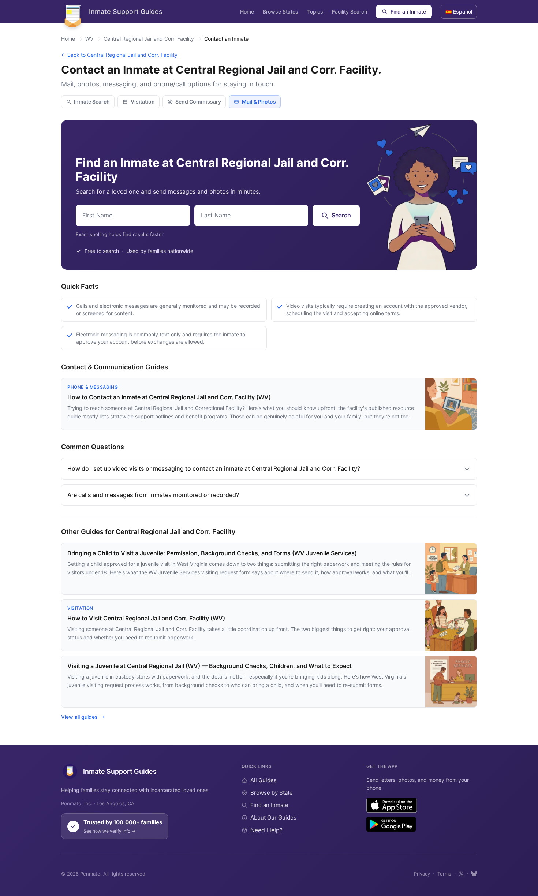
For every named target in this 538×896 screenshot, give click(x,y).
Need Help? (266, 830)
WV (89, 39)
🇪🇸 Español (458, 11)
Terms (444, 874)
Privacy (422, 874)
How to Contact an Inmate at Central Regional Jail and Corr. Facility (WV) (169, 397)
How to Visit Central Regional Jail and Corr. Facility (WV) (146, 618)
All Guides (263, 780)
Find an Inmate (408, 11)
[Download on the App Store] (391, 805)
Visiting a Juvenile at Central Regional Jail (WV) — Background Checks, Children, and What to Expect (209, 665)
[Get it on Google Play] (391, 824)
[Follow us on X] (461, 873)
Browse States (280, 11)
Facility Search (349, 11)
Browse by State (271, 792)
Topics (315, 11)
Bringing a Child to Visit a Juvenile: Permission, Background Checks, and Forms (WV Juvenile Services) (212, 553)
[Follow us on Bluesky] (474, 874)
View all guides (79, 717)
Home (247, 11)
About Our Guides (273, 817)
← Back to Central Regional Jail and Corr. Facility (119, 55)
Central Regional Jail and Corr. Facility (149, 39)
